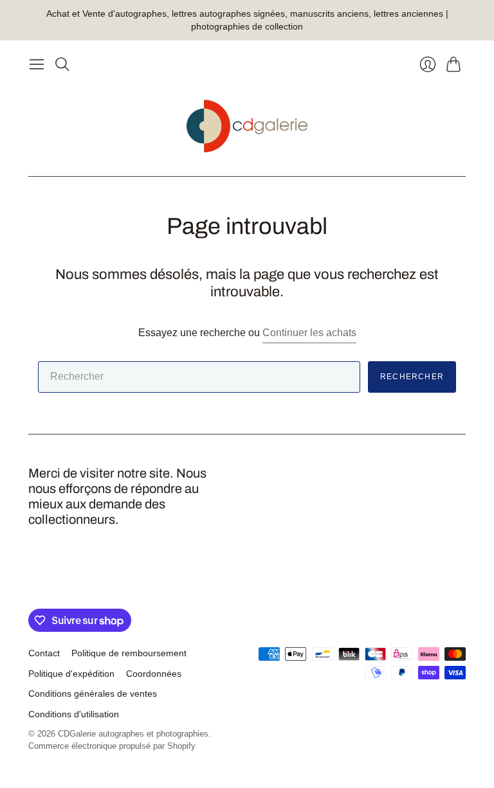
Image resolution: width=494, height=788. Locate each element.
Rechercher (412, 376)
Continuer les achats (309, 332)
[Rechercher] (62, 64)
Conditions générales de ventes (92, 693)
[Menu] (36, 64)
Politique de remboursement (129, 653)
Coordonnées (153, 673)
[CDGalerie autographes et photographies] (247, 126)
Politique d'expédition (71, 673)
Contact (44, 653)
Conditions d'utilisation (73, 714)
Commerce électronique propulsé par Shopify (112, 746)
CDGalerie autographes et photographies (133, 734)
